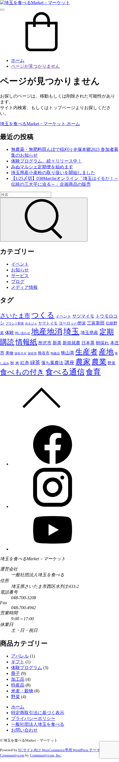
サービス (20, 275)
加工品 (17, 679)
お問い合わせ (24, 730)
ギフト (17, 661)
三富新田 (96, 323)
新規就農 (71, 342)
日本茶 (88, 342)
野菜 (111, 363)
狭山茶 (67, 352)
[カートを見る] (41, 50)
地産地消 (46, 331)
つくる (43, 315)
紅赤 (24, 362)
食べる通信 (65, 372)
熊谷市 (44, 353)
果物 (9, 353)
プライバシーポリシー (33, 718)
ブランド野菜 (15, 323)
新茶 (57, 342)
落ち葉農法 (52, 362)
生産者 (86, 352)
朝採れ (102, 342)
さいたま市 (15, 315)
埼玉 (71, 331)
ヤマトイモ (48, 323)
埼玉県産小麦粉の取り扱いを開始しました (53, 172)
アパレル (20, 656)
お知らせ (20, 270)
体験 (9, 332)
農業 (99, 362)
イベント (20, 264)
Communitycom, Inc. (45, 755)
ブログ (17, 281)
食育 (93, 372)
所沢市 (44, 342)
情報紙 (26, 342)
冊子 (15, 673)
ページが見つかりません (35, 66)
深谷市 (32, 353)
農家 (83, 362)
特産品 (55, 353)
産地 (106, 352)
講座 (69, 362)
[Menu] (2, 10)
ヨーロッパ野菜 (72, 323)
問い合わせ (22, 333)
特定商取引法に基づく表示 (37, 712)
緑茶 (35, 362)
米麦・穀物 (22, 690)
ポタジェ (31, 323)
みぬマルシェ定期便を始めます (42, 166)
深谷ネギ (20, 353)
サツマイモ (83, 316)
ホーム (17, 60)
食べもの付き (22, 372)
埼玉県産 (89, 332)
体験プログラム (26, 667)
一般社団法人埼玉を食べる (37, 724)
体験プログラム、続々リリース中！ (46, 161)
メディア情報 (24, 287)
